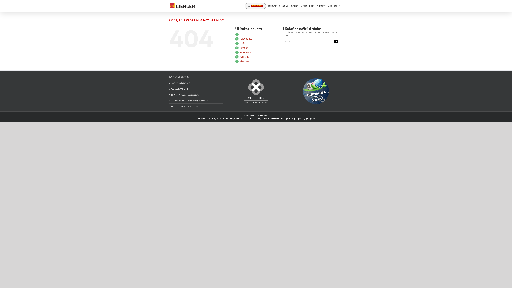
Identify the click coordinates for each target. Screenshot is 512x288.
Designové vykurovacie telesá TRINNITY (189, 100)
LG (241, 34)
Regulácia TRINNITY (180, 89)
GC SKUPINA (262, 115)
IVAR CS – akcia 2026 (180, 83)
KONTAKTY (244, 57)
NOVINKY (244, 48)
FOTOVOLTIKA (246, 39)
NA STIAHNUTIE (246, 52)
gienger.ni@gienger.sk (304, 118)
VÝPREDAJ (244, 61)
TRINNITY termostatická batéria (185, 106)
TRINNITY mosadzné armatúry (185, 95)
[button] (340, 6)
